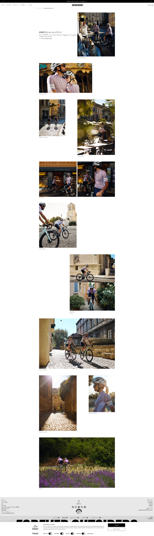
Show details (90, 533)
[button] (79, 511)
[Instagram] (73, 507)
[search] (148, 5)
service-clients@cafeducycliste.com (7, 513)
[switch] (62, 534)
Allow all (116, 525)
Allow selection (116, 529)
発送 (2, 504)
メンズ (46, 38)
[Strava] (82, 507)
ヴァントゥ (73, 517)
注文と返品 (3, 505)
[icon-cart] (152, 5)
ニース (55, 517)
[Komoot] (85, 507)
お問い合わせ (3, 501)
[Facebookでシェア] (76, 507)
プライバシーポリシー (5, 511)
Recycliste (151, 505)
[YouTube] (79, 507)
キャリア (151, 507)
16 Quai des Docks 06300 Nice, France (145, 510)
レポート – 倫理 (4, 502)
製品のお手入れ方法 (5, 508)
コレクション (40, 8)
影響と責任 (150, 502)
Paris (63, 517)
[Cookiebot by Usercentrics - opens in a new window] (35, 534)
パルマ (83, 517)
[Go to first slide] (151, 1)
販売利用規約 (3, 510)
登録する (79, 503)
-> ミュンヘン (94, 517)
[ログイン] (150, 5)
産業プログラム (150, 508)
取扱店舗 (151, 504)
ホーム (36, 8)
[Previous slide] (3, 1)
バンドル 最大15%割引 (61, 1)
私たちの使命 (150, 501)
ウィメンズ (49, 38)
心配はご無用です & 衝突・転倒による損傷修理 (10, 507)
